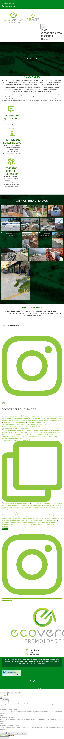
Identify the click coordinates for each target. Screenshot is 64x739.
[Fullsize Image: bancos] (30, 224)
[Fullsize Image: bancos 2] (10, 224)
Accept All (18, 693)
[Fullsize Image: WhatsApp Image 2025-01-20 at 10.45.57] (45, 235)
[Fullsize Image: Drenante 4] (12, 211)
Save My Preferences (13, 733)
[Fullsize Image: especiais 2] (55, 211)
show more (5, 699)
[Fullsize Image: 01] (40, 211)
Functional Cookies (7, 709)
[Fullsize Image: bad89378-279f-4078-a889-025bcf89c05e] (37, 254)
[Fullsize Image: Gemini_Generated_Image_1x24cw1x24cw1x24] (54, 254)
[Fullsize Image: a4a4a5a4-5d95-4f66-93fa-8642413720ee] (28, 211)
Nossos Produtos (51, 33)
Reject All (10, 693)
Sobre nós (46, 36)
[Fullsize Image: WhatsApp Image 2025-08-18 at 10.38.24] (14, 254)
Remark (15, 709)
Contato (45, 39)
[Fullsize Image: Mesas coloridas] (47, 224)
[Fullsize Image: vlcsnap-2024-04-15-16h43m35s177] (59, 224)
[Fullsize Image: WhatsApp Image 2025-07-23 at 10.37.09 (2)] (57, 240)
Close (42, 27)
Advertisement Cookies (7, 725)
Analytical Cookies (6, 717)
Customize (4, 693)
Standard (15, 702)
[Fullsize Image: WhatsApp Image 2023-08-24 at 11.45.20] (11, 234)
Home (43, 30)
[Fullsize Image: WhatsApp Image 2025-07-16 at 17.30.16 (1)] (15, 280)
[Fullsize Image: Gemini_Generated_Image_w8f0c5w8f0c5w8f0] (30, 240)
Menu (42, 25)
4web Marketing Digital (36, 688)
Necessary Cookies (7, 702)
